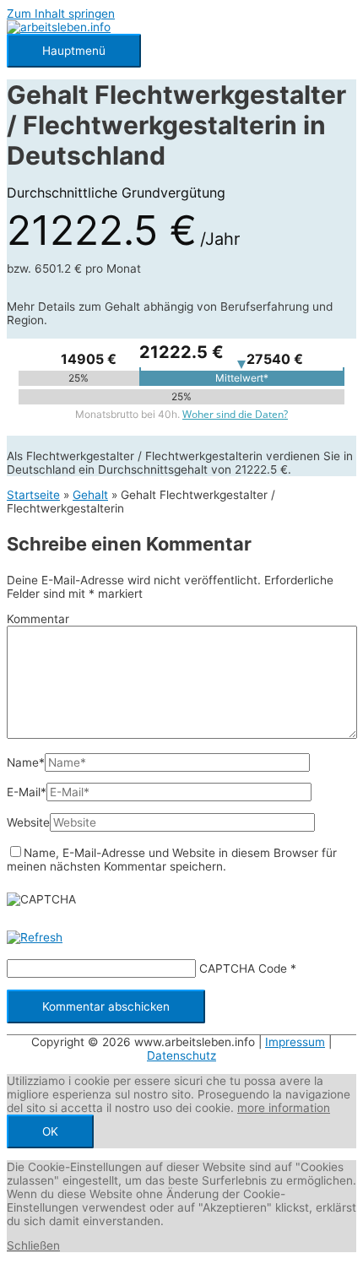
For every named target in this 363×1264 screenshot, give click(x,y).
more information (283, 1108)
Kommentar (38, 619)
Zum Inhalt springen (61, 13)
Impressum (295, 1042)
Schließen (33, 1245)
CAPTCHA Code (243, 968)
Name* (26, 762)
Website (28, 822)
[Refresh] (34, 937)
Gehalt (90, 495)
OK (50, 1131)
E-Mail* (26, 792)
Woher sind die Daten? (235, 414)
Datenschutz (181, 1055)
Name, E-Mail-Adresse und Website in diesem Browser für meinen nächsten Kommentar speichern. (172, 859)
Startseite (33, 495)
